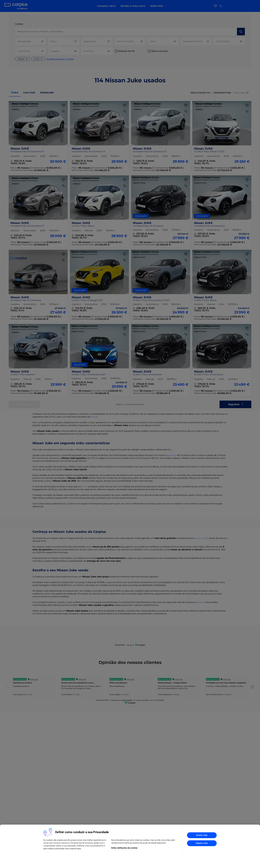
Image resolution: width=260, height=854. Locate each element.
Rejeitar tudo (202, 843)
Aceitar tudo (201, 835)
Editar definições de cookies (124, 848)
